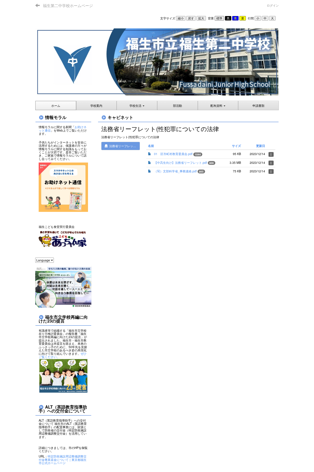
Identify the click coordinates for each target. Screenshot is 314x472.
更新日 (260, 146)
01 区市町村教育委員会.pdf (173, 154)
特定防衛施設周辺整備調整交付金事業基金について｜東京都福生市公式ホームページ (63, 459)
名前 (151, 146)
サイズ (236, 146)
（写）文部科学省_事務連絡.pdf (175, 171)
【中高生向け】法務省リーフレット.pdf (180, 162)
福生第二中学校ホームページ (68, 5)
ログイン (273, 5)
